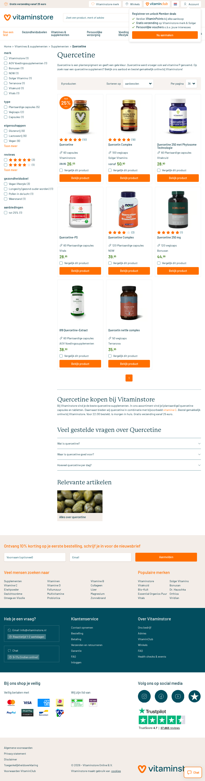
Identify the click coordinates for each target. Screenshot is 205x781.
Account (194, 4)
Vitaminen (53, 581)
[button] (80, 139)
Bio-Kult (143, 589)
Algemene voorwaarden (18, 747)
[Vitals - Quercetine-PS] (80, 210)
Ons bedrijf (144, 627)
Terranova (114, 343)
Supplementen (60, 46)
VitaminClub (145, 639)
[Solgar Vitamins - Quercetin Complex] (129, 117)
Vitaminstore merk (107, 4)
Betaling (76, 639)
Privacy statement (15, 753)
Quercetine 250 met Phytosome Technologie (177, 146)
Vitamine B (97, 581)
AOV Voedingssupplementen (76, 343)
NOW (111, 250)
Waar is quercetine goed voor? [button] (75, 454)
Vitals (62, 250)
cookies (116, 771)
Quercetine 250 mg (169, 237)
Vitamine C (10, 585)
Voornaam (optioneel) (20, 557)
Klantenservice (84, 618)
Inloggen (76, 662)
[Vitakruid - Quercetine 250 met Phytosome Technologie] (178, 117)
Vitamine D (54, 585)
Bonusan (162, 250)
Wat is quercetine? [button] (68, 443)
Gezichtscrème (13, 593)
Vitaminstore (67, 157)
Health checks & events (152, 656)
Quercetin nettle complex (124, 330)
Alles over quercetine (72, 517)
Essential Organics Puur (152, 593)
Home (7, 46)
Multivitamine (55, 593)
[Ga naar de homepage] (28, 17)
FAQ (73, 656)
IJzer (94, 589)
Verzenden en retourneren (86, 645)
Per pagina (177, 83)
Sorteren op (114, 83)
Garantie (76, 650)
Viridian (174, 598)
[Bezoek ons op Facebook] (161, 696)
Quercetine (66, 144)
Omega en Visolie (14, 598)
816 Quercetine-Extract (73, 330)
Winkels (135, 4)
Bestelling (77, 633)
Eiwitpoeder (11, 589)
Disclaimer (10, 759)
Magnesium (98, 593)
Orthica (174, 593)
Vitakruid (162, 157)
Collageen (96, 585)
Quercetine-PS (68, 237)
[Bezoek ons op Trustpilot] (194, 696)
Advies (142, 633)
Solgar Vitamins (118, 157)
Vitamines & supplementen (60, 33)
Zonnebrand (98, 598)
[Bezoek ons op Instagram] (144, 696)
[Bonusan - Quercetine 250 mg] (178, 210)
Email (75, 557)
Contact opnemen (82, 627)
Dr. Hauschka (178, 589)
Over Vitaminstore (154, 618)
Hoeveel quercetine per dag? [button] (74, 465)
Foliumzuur (54, 589)
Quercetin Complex (120, 144)
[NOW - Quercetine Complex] (129, 210)
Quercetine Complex (121, 237)
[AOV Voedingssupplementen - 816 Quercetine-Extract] (80, 302)
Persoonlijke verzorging (94, 33)
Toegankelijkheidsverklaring (21, 765)
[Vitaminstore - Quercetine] (80, 117)
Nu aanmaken (165, 35)
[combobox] (102, 17)
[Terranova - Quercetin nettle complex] (129, 302)
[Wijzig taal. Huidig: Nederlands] (175, 4)
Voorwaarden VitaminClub (20, 771)
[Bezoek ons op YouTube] (178, 696)
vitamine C (170, 410)
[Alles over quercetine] (79, 501)
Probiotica (53, 598)
